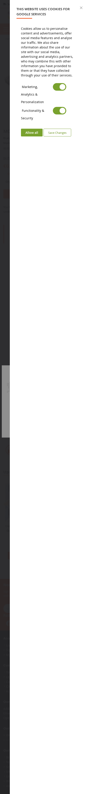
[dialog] (48, 397)
